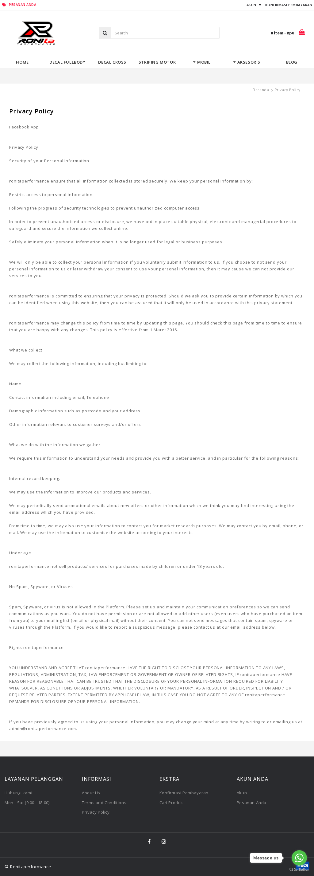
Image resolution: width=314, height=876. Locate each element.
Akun (242, 792)
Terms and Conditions (104, 802)
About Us (91, 792)
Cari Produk (171, 802)
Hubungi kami (18, 792)
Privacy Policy (95, 812)
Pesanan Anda (251, 802)
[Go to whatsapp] (299, 858)
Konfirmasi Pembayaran (184, 792)
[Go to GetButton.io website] (299, 870)
